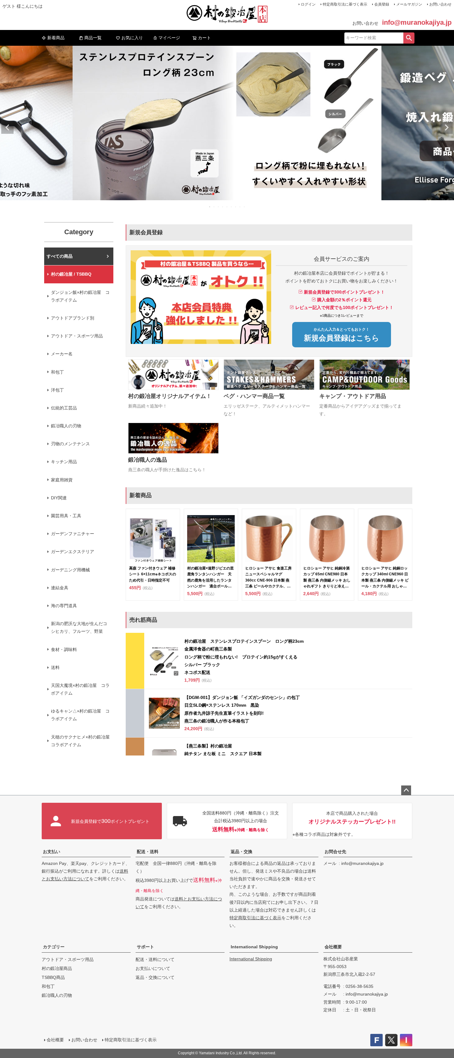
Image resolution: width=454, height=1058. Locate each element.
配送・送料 (147, 851)
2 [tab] (214, 206)
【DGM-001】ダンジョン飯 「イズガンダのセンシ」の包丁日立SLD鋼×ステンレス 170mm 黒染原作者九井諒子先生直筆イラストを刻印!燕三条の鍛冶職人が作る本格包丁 (242, 709)
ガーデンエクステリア (72, 551)
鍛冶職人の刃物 (66, 425)
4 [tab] (223, 206)
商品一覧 (93, 37)
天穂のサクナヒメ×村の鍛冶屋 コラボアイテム (82, 740)
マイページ (169, 37)
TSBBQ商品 (53, 977)
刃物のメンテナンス (70, 443)
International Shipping (254, 946)
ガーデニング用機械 (70, 569)
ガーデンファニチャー (72, 533)
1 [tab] (210, 206)
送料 (55, 667)
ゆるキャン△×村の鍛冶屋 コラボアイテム (80, 715)
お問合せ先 (335, 851)
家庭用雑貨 (62, 479)
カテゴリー (54, 946)
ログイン (308, 4)
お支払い (51, 851)
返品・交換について (155, 977)
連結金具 (59, 587)
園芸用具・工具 (66, 515)
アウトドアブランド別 (72, 317)
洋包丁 (57, 389)
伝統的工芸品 (64, 407)
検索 (408, 38)
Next (446, 127)
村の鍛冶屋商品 (57, 968)
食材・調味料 (64, 649)
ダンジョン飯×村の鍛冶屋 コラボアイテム (80, 296)
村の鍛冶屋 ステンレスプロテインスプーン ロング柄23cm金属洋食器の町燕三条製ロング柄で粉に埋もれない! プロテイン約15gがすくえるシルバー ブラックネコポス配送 (244, 657)
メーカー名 (62, 353)
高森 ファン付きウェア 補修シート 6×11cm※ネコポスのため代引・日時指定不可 (152, 574)
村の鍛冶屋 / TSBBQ (71, 274)
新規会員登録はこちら (341, 334)
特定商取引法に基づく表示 (345, 4)
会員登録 (381, 4)
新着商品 (56, 37)
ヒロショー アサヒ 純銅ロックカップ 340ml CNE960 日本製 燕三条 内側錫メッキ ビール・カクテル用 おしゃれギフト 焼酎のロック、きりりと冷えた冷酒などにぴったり (385, 577)
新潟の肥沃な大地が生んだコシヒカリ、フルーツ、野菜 (79, 627)
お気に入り (132, 37)
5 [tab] (227, 206)
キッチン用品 (64, 461)
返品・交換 (241, 851)
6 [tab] (231, 206)
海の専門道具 (64, 605)
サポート (145, 946)
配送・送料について (155, 959)
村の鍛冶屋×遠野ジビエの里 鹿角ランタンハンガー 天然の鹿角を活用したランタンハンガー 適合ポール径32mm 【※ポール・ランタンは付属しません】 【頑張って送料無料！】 (211, 577)
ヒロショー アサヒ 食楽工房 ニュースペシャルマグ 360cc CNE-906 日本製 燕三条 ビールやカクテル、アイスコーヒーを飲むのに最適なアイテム (268, 577)
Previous (7, 127)
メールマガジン (409, 4)
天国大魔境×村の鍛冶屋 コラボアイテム (80, 689)
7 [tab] (236, 206)
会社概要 (333, 946)
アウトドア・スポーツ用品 (77, 335)
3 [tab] (218, 206)
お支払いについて (153, 968)
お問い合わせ (440, 4)
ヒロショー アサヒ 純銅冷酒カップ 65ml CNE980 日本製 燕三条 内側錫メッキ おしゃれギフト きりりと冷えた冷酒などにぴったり (327, 577)
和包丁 (57, 372)
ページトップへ (406, 790)
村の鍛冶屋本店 (62, 256)
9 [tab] (244, 206)
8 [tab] (240, 206)
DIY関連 (59, 497)
